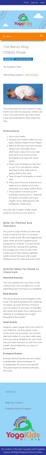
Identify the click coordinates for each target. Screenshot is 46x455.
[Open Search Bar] (41, 36)
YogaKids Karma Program (18, 408)
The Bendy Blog (23, 59)
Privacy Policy (36, 452)
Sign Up (34, 2)
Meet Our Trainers (14, 403)
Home (26, 2)
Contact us (10, 392)
